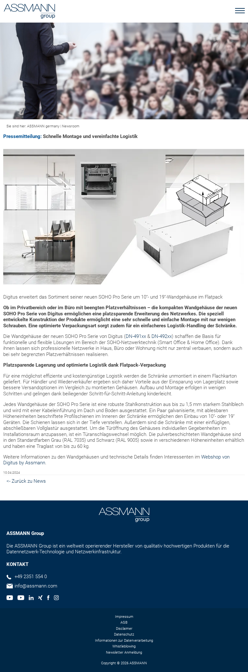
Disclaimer (124, 629)
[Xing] (40, 598)
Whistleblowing (124, 646)
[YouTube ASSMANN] (20, 598)
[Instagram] (56, 598)
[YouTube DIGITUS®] (9, 598)
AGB (124, 622)
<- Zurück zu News (26, 481)
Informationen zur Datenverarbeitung (124, 640)
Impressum (124, 617)
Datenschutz (124, 634)
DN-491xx (136, 336)
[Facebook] (48, 598)
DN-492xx (161, 336)
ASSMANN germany (43, 126)
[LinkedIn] (31, 598)
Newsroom (70, 126)
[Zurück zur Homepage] (29, 12)
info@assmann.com (36, 586)
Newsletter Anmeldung (124, 652)
